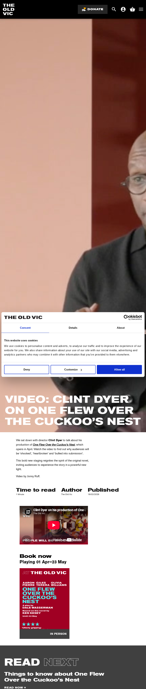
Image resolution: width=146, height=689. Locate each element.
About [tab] (121, 327)
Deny (27, 369)
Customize (71, 369)
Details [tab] (73, 327)
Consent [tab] (25, 327)
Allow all (119, 369)
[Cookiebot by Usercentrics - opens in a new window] (126, 317)
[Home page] (9, 9)
